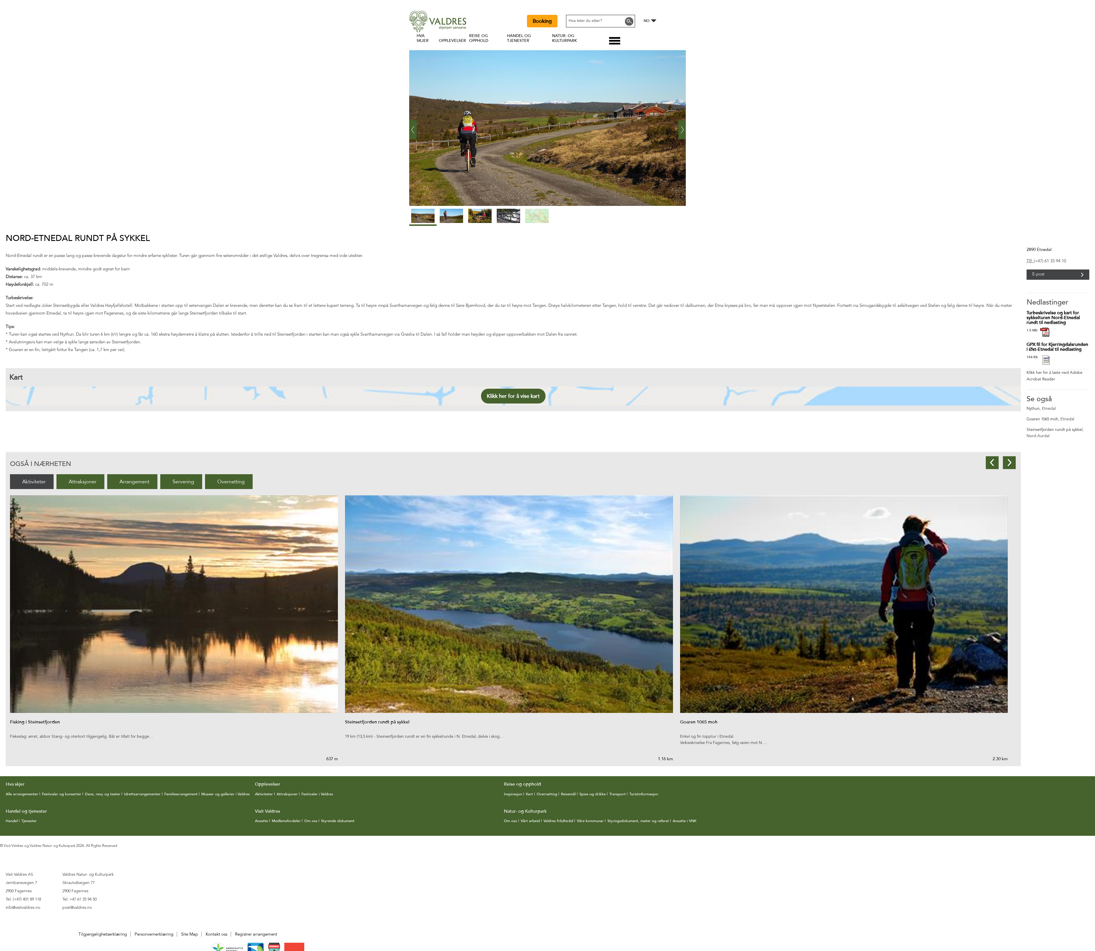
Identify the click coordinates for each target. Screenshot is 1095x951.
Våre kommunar (590, 821)
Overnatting (231, 481)
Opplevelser (452, 40)
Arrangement (134, 481)
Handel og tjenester (519, 38)
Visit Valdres (267, 811)
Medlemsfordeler (286, 821)
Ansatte (261, 821)
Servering (183, 481)
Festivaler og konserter (61, 794)
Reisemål (568, 794)
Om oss (310, 821)
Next (1009, 462)
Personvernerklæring (154, 934)
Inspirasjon (513, 794)
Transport (617, 794)
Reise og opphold (478, 38)
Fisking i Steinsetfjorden (35, 722)
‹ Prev (413, 125)
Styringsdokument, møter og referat (638, 821)
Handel (12, 821)
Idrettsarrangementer (142, 794)
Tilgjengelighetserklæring (102, 934)
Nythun (1033, 409)
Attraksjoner (82, 481)
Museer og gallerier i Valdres (225, 794)
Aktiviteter (34, 481)
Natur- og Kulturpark (564, 38)
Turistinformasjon (643, 794)
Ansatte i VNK (684, 821)
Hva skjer (423, 38)
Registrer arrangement (256, 934)
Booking (542, 21)
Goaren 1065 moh (1042, 419)
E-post (1038, 274)
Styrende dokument (337, 821)
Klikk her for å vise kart (513, 396)
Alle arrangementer (22, 794)
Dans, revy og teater (102, 794)
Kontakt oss (216, 934)
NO (647, 21)
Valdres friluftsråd (558, 821)
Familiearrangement (181, 794)
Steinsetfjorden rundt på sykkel (1054, 430)
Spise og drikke (592, 794)
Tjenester (29, 821)
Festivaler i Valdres (317, 794)
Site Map (189, 934)
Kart (529, 794)
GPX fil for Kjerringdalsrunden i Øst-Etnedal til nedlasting (1057, 347)
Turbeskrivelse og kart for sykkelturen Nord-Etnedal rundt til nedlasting (1053, 317)
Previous (992, 462)
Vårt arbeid (530, 821)
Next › (682, 125)
